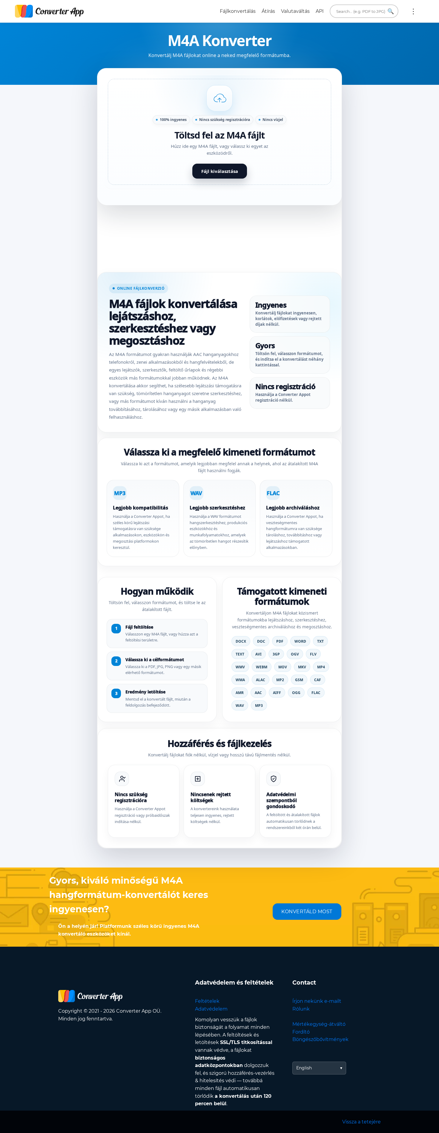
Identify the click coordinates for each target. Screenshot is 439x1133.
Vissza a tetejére (361, 1122)
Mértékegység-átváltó (319, 1024)
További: (413, 11)
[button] (219, 132)
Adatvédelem (211, 1009)
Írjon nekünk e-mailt (316, 1001)
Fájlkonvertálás (238, 11)
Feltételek (207, 1001)
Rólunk (301, 1009)
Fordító (301, 1032)
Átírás (268, 11)
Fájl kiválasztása (219, 171)
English (304, 1068)
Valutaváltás (295, 11)
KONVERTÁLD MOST (306, 911)
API (320, 11)
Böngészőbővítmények (320, 1039)
